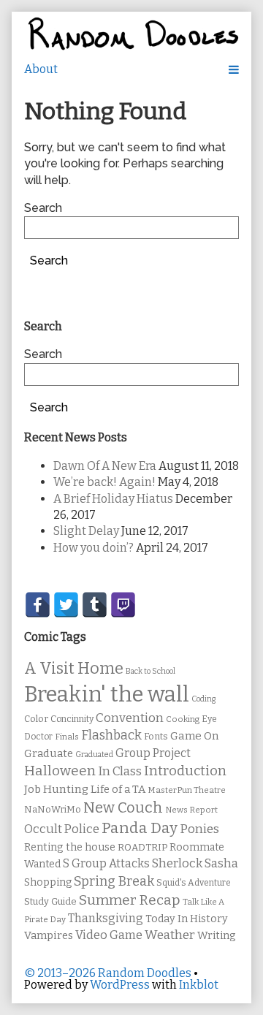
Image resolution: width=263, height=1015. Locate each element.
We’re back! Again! (104, 482)
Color (36, 718)
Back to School (150, 671)
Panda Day (140, 828)
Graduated (94, 754)
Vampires (48, 935)
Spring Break (114, 881)
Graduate (48, 753)
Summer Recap (129, 900)
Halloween (60, 770)
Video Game (108, 935)
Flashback (111, 735)
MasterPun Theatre (187, 790)
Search (43, 208)
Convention (130, 718)
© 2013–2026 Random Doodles (107, 973)
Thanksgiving (105, 918)
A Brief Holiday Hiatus (113, 499)
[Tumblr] (94, 604)
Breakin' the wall (106, 694)
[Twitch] (123, 604)
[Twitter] (66, 604)
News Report (191, 810)
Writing (216, 936)
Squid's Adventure (193, 883)
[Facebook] (37, 604)
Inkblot (198, 985)
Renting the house (69, 847)
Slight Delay (86, 531)
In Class (120, 771)
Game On (194, 735)
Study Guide (50, 901)
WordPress (120, 985)
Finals (67, 736)
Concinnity (72, 719)
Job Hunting (56, 789)
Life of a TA (118, 789)
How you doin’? (93, 548)
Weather (170, 935)
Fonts (156, 736)
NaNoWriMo (52, 809)
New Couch (123, 807)
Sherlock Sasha (195, 863)
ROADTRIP (142, 848)
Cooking (182, 719)
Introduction (185, 771)
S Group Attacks (106, 863)
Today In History (186, 919)
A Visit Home (73, 668)
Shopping (48, 882)
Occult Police (61, 829)
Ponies (199, 829)
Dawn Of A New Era (104, 466)
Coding (203, 699)
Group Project (153, 753)
